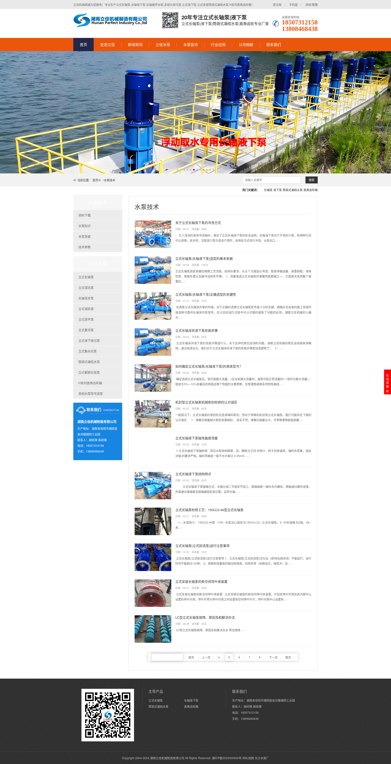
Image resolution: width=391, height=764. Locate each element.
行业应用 (218, 44)
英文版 (277, 4)
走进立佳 (107, 44)
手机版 (293, 4)
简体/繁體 (311, 4)
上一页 (206, 657)
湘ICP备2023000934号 (227, 758)
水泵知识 (84, 226)
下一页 (273, 657)
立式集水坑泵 (87, 351)
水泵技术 (190, 44)
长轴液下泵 (191, 700)
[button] (177, 170)
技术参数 (84, 247)
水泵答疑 (84, 236)
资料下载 (84, 215)
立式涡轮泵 (86, 308)
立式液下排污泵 (89, 340)
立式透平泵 (86, 319)
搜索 (311, 180)
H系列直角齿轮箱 (90, 383)
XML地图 (248, 758)
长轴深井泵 (86, 298)
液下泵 (277, 190)
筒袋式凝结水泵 (293, 190)
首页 (83, 44)
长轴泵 (268, 190)
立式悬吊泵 (86, 330)
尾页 (288, 657)
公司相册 (246, 44)
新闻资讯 (135, 44)
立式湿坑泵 (86, 287)
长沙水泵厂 (262, 758)
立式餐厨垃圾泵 (89, 372)
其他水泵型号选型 (90, 393)
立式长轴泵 (86, 277)
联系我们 (273, 44)
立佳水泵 (163, 44)
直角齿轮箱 (310, 190)
